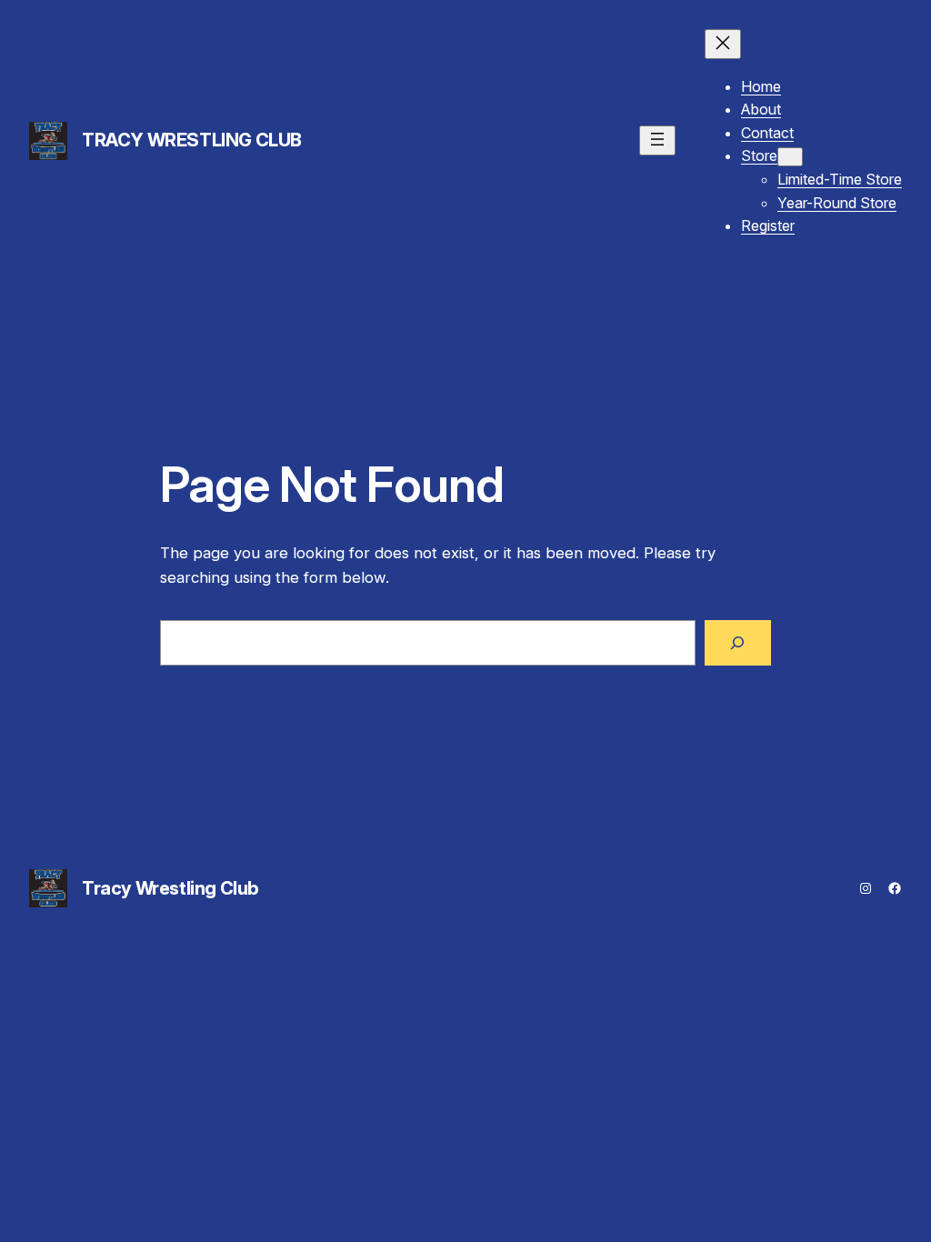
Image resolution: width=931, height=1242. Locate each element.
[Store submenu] (790, 156)
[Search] (738, 643)
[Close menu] (723, 44)
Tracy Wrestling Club (192, 140)
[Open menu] (657, 140)
